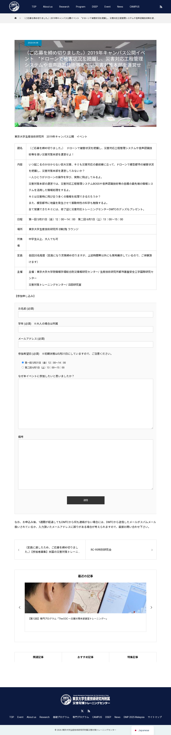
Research (64, 6)
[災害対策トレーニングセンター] (14, 7)
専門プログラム (81, 717)
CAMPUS (134, 6)
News (120, 6)
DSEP (95, 6)
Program (80, 6)
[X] (82, 711)
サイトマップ (155, 717)
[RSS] (161, 6)
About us (48, 6)
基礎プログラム (61, 717)
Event (108, 6)
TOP (34, 6)
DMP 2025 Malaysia (134, 717)
